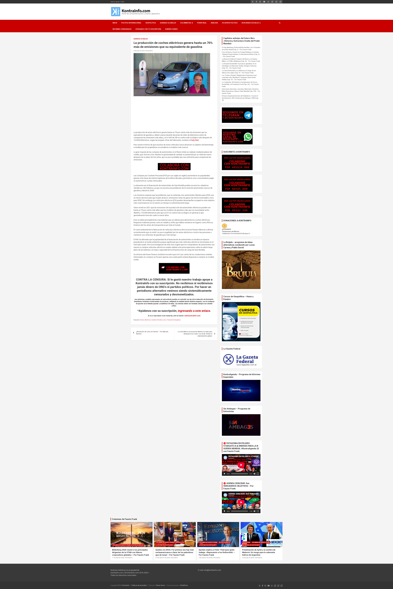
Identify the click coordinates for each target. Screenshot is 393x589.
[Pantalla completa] (258, 474)
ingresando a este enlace (194, 310)
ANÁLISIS (214, 23)
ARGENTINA (246, 542)
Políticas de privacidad (139, 585)
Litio (164, 320)
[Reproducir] (225, 474)
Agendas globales (141, 39)
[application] (241, 465)
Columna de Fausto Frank (122, 545)
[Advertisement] (174, 114)
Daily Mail (195, 140)
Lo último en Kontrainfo (164, 545)
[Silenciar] (255, 474)
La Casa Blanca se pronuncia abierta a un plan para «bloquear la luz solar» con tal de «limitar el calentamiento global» (195, 334)
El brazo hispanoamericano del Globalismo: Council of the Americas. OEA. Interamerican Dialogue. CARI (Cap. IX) (240, 98)
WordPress (184, 585)
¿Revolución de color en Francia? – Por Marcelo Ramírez (152, 333)
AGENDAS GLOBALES (168, 23)
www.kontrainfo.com (192, 316)
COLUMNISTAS (185, 23)
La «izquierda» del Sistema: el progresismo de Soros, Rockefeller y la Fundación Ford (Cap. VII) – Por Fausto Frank (240, 84)
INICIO (115, 23)
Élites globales (137, 545)
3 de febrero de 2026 (205, 557)
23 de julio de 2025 (248, 557)
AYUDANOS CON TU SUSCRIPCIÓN (148, 29)
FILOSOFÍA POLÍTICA (230, 23)
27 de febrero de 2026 (162, 557)
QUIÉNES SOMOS (171, 29)
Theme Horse (160, 585)
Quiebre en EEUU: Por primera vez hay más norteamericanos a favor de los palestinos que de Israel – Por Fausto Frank (174, 552)
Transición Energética (174, 320)
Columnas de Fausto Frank (124, 519)
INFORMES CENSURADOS (122, 29)
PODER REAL (202, 23)
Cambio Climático (157, 320)
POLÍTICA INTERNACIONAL (131, 23)
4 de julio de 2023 (139, 51)
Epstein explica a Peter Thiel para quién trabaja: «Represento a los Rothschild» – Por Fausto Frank (217, 552)
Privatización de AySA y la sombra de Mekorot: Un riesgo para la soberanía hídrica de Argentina (258, 552)
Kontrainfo (125, 585)
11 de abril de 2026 (118, 557)
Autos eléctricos (145, 320)
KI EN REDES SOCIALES (250, 23)
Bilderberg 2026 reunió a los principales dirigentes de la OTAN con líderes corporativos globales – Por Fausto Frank (130, 552)
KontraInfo (149, 51)
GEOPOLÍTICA (151, 23)
